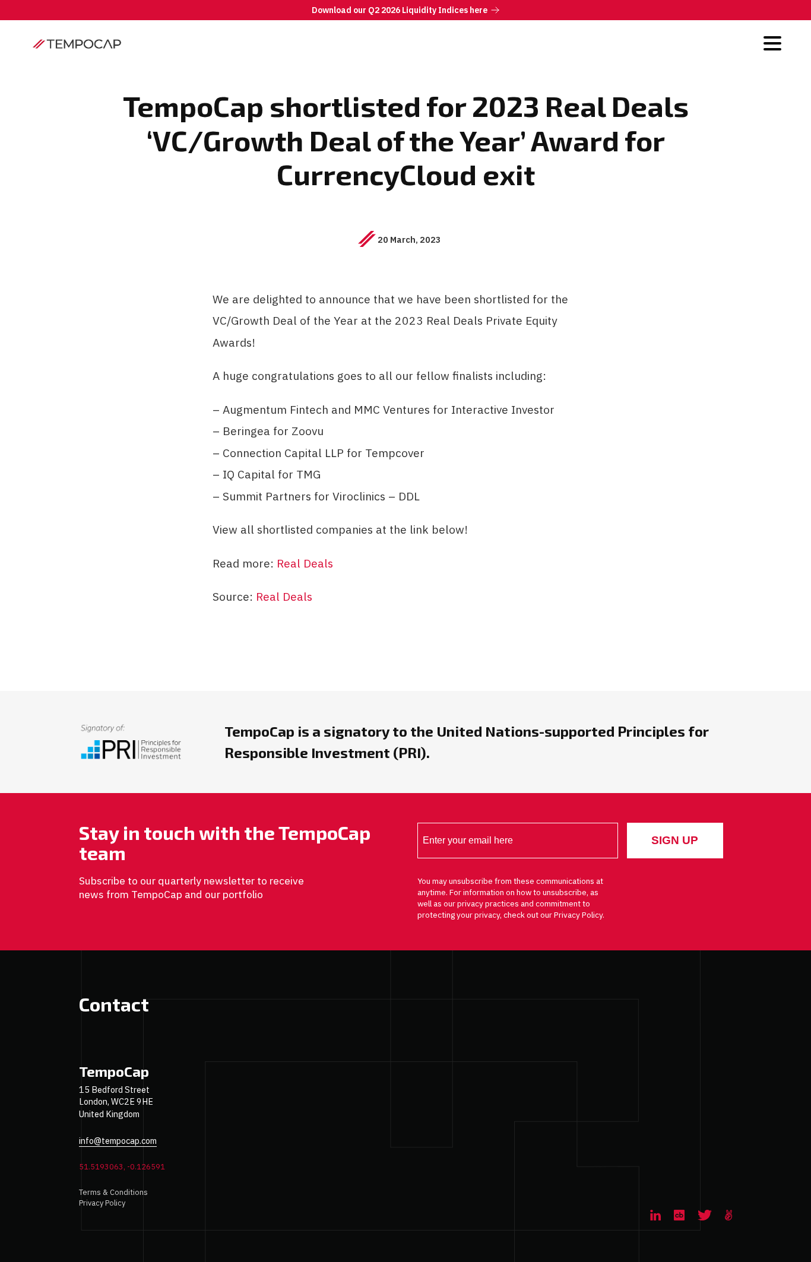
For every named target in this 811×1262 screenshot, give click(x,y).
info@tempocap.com (118, 1140)
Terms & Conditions (113, 1192)
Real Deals (305, 563)
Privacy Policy (102, 1203)
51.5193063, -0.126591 (122, 1167)
